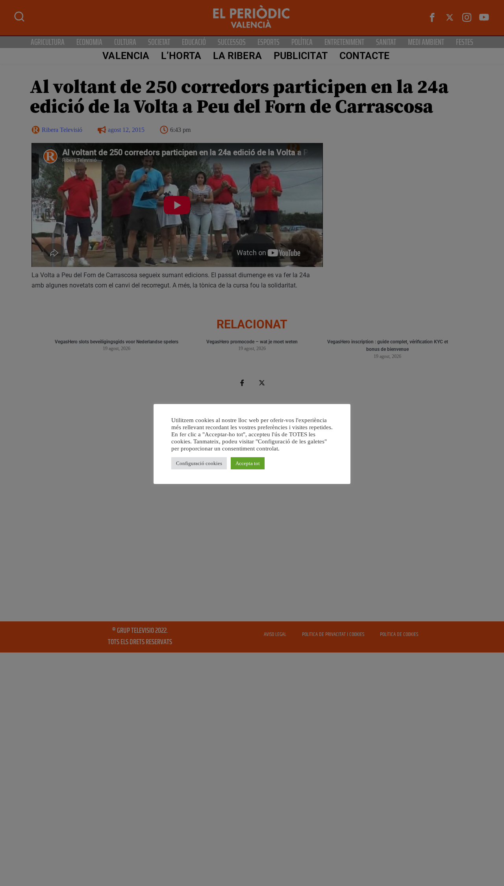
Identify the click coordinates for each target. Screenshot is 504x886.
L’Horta (181, 55)
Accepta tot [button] (247, 463)
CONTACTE (364, 55)
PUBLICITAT (301, 55)
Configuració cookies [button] (199, 463)
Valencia (125, 55)
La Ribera (237, 55)
